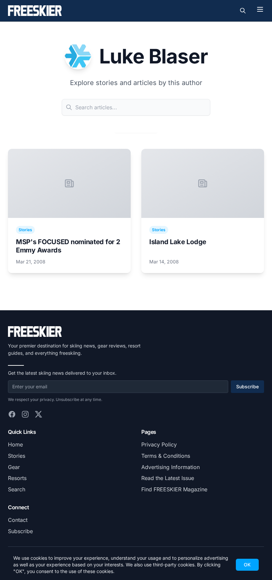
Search (16, 489)
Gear (14, 467)
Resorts (17, 478)
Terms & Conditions (165, 455)
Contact (18, 520)
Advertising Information (170, 467)
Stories (16, 455)
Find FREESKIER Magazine (174, 489)
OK (247, 564)
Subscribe (247, 386)
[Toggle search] (242, 10)
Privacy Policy (159, 444)
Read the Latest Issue (167, 478)
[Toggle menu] (260, 9)
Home (15, 444)
